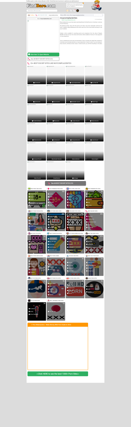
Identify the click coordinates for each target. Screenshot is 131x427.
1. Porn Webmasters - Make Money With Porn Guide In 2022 (51, 325)
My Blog (74, 10)
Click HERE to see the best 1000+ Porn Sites (58, 374)
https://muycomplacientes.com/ (69, 20)
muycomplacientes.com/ (46, 18)
